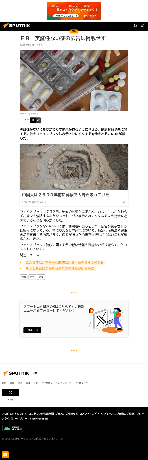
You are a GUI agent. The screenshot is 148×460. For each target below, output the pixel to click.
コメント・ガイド (89, 413)
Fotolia (25, 113)
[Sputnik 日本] (18, 28)
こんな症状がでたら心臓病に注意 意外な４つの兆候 (65, 262)
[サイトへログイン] (135, 25)
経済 (28, 383)
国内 (12, 383)
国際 (23, 277)
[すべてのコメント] (5, 454)
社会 (32, 277)
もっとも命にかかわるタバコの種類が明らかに (60, 268)
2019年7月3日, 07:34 (31, 45)
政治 (20, 383)
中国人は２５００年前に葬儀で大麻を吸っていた (65, 194)
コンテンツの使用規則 (41, 413)
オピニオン (47, 383)
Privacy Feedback (38, 418)
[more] (124, 202)
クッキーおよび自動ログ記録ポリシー (122, 413)
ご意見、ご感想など (66, 413)
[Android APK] (13, 429)
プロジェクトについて (14, 413)
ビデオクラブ (81, 383)
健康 (41, 277)
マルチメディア (63, 383)
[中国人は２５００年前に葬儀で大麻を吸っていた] (74, 167)
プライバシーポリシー (14, 418)
